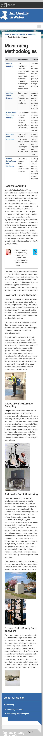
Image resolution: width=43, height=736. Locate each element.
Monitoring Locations (15, 710)
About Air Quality (18, 34)
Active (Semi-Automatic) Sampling (11, 115)
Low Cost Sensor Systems (9, 95)
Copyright (30, 732)
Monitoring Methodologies (18, 714)
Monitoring (32, 34)
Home (7, 34)
